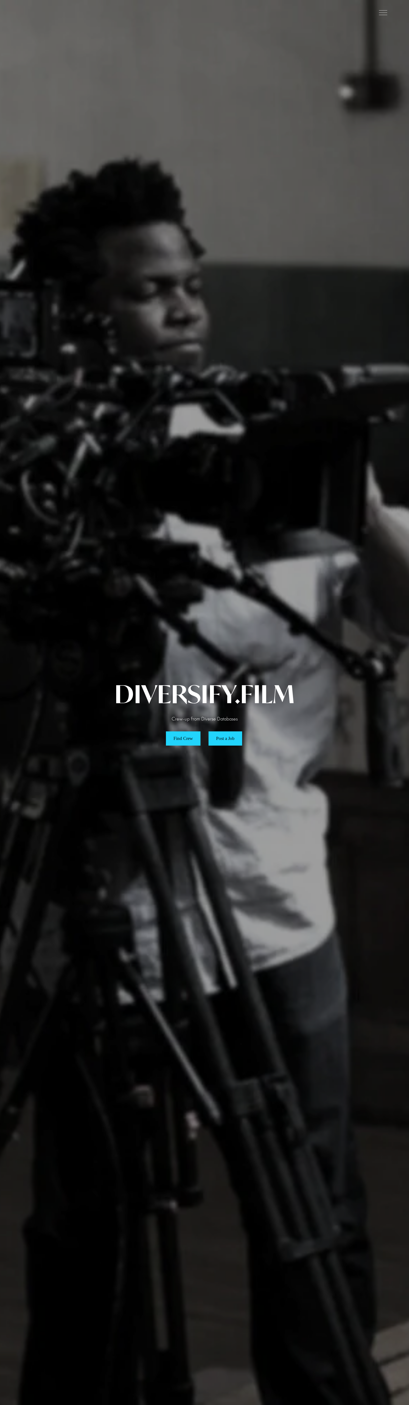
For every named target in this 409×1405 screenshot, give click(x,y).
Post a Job (225, 738)
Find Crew (183, 738)
